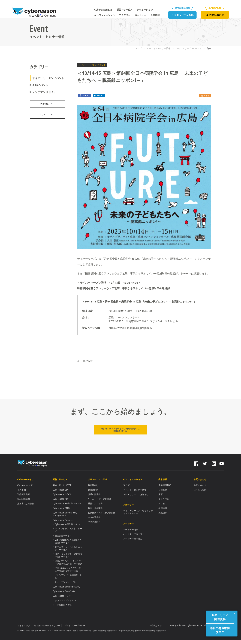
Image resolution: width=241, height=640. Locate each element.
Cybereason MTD (61, 508)
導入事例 (21, 489)
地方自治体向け (95, 517)
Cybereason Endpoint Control (67, 503)
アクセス (162, 503)
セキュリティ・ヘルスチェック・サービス (68, 548)
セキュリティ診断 (184, 15)
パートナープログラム (133, 534)
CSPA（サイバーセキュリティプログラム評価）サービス (68, 562)
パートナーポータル (132, 538)
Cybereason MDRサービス (67, 524)
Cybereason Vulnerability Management (65, 514)
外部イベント (40, 85)
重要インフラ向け (96, 503)
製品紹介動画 (23, 494)
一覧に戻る (86, 361)
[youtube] (221, 463)
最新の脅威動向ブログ (220, 630)
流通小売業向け (95, 494)
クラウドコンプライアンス (65, 600)
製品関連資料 (23, 498)
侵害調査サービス (63, 535)
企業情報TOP (164, 485)
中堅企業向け (94, 521)
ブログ (126, 485)
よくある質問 (200, 489)
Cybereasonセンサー (63, 595)
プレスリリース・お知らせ (136, 494)
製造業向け (93, 485)
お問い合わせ (216, 15)
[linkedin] (213, 463)
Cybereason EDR (61, 489)
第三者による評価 (25, 503)
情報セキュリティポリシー (47, 625)
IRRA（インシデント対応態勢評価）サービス (69, 555)
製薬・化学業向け (96, 508)
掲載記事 (162, 512)
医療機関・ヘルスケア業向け (101, 512)
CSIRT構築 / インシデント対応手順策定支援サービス (68, 569)
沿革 (160, 494)
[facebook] (196, 463)
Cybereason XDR (61, 498)
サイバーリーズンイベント (48, 77)
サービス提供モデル (62, 605)
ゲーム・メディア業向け (99, 498)
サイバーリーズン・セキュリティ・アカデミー (138, 512)
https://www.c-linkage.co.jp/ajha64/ (130, 327)
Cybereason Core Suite (64, 591)
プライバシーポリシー (74, 625)
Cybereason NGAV (62, 494)
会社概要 (162, 489)
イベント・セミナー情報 (134, 489)
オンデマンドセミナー (45, 92)
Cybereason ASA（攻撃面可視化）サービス (68, 541)
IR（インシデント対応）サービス (68, 530)
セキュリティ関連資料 (220, 617)
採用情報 (162, 508)
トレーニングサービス (65, 582)
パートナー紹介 (130, 529)
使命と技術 (163, 498)
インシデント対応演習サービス (68, 576)
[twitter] (205, 463)
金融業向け (93, 489)
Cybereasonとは (25, 485)
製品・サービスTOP (62, 485)
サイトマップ (23, 625)
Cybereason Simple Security (66, 586)
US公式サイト (155, 625)
